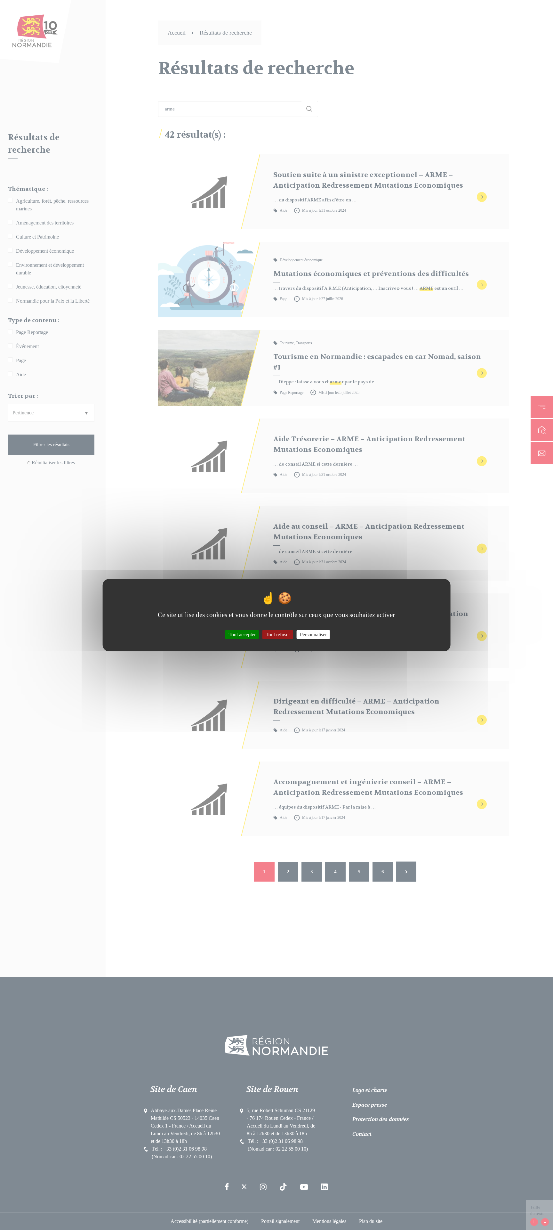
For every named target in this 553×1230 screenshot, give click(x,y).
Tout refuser (278, 634)
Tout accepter (242, 634)
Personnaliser (313, 634)
